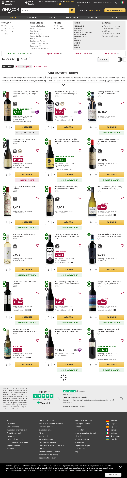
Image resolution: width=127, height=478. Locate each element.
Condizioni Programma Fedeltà (51, 445)
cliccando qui (42, 468)
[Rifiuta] (120, 467)
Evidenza (78, 30)
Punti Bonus (112, 53)
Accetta (113, 475)
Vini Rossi (7, 26)
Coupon (78, 427)
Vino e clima (80, 448)
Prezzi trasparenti (14, 433)
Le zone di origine (82, 439)
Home (9, 420)
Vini (4, 33)
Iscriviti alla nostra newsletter (51, 423)
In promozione (54, 53)
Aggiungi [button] (27, 127)
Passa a (65, 2)
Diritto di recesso (46, 439)
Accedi (83, 10)
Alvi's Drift (35, 28)
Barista (34, 31)
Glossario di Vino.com (83, 420)
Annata (77, 47)
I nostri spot (12, 436)
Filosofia (78, 28)
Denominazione (80, 37)
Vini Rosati (7, 31)
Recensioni (43, 436)
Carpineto (35, 46)
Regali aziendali (13, 445)
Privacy (41, 433)
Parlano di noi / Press (15, 439)
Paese (76, 39)
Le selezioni (79, 442)
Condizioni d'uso (45, 430)
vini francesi (15, 407)
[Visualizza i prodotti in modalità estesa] (124, 59)
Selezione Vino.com (111, 33)
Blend (76, 45)
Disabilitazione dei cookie (49, 451)
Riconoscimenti (80, 34)
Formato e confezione (83, 32)
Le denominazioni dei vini (85, 433)
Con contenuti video (111, 36)
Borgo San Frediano (39, 36)
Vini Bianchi (7, 28)
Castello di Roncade (39, 48)
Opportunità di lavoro (48, 458)
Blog (76, 451)
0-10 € (58, 26)
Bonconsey (36, 33)
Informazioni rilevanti (47, 442)
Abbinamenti (79, 26)
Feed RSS (10, 448)
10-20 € (59, 28)
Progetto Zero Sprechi (84, 445)
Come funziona (13, 427)
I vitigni (78, 436)
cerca (103, 59)
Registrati (94, 10)
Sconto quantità (83, 53)
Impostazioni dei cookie (48, 455)
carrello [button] (116, 10)
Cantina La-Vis (37, 41)
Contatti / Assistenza (47, 420)
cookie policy (98, 470)
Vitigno (77, 43)
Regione (77, 41)
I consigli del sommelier (84, 423)
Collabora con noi (46, 427)
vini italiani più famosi (10, 409)
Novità (106, 31)
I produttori (79, 430)
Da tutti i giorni (112, 26)
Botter (34, 38)
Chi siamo (11, 423)
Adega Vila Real (37, 26)
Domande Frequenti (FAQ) (17, 442)
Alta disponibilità (110, 28)
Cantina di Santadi (39, 43)
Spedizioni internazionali (17, 430)
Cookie (41, 448)
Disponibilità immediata (20, 53)
